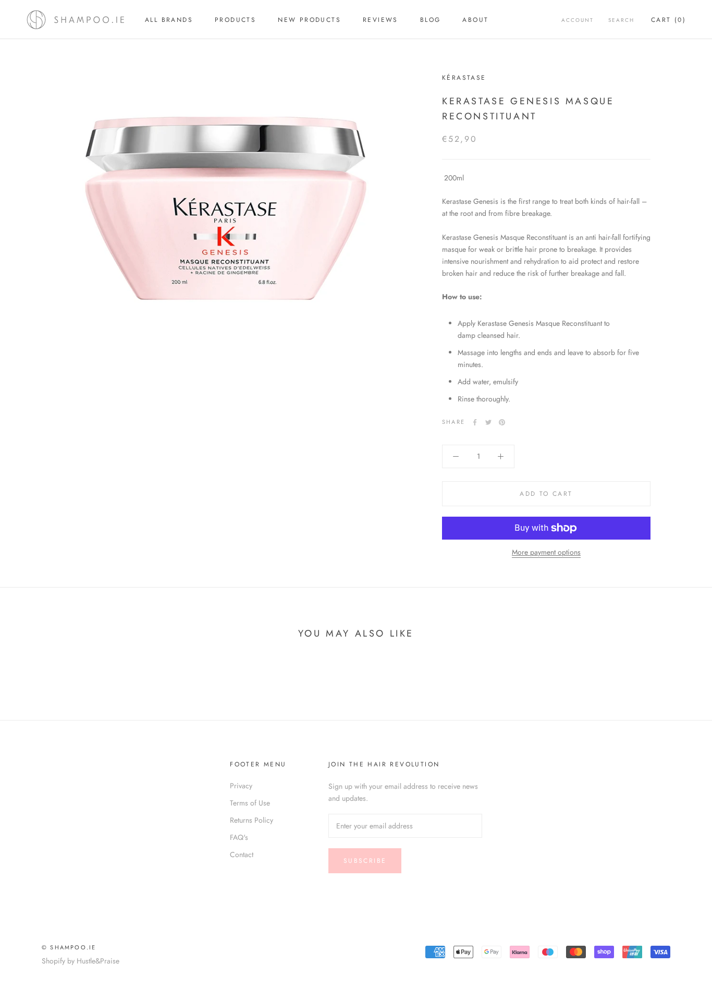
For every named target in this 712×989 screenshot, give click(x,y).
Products (235, 20)
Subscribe (365, 860)
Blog (430, 20)
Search (621, 20)
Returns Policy (251, 820)
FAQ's (239, 837)
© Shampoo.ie (69, 947)
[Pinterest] (502, 422)
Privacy (241, 785)
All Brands (169, 20)
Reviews (380, 20)
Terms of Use (250, 803)
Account (577, 20)
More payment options (546, 552)
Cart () (668, 20)
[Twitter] (488, 422)
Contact (241, 854)
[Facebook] (475, 422)
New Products (309, 20)
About (475, 20)
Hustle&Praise (98, 961)
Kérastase (464, 77)
